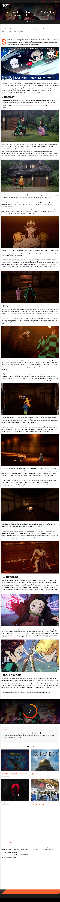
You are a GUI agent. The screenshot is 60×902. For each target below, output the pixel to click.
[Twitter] (39, 1)
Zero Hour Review (6, 803)
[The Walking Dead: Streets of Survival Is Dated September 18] (15, 770)
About (57, 900)
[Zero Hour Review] (15, 800)
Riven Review (34, 773)
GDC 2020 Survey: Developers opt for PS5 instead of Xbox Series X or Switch (44, 803)
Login (52, 1)
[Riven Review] (45, 770)
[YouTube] (42, 1)
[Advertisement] (30, 825)
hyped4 (5, 729)
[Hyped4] (6, 7)
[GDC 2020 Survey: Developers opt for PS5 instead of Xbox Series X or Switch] (45, 800)
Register (57, 1)
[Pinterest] (44, 1)
